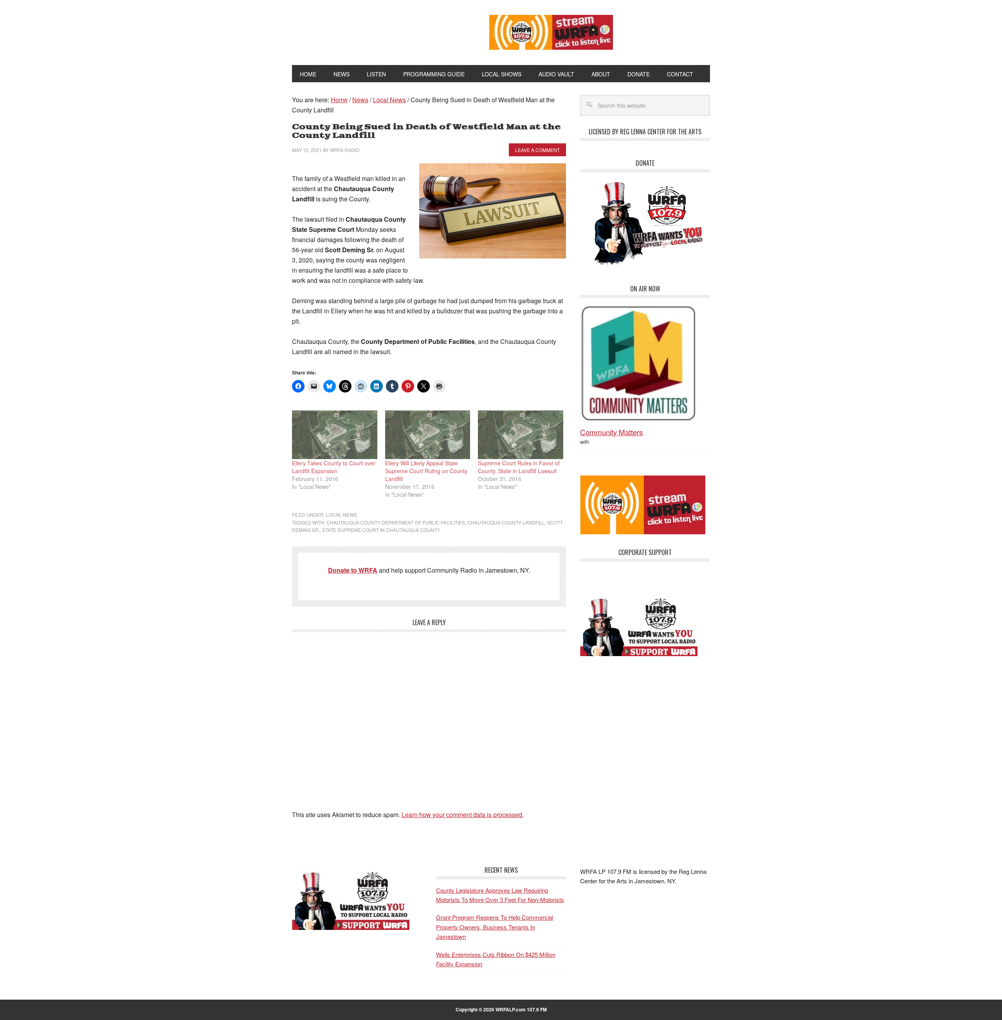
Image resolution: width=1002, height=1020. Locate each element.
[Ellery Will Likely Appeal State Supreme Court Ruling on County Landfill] (427, 435)
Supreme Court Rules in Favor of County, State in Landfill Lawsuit (519, 467)
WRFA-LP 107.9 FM (373, 30)
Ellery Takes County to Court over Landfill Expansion (333, 467)
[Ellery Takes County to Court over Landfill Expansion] (334, 435)
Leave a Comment (537, 149)
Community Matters (611, 432)
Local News (341, 514)
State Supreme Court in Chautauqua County (381, 529)
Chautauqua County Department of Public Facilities (395, 522)
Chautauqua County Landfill (506, 522)
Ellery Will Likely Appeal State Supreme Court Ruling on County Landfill (426, 471)
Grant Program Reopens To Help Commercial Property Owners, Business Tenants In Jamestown (494, 926)
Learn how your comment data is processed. (463, 814)
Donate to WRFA (352, 570)
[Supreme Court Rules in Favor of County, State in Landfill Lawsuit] (520, 435)
